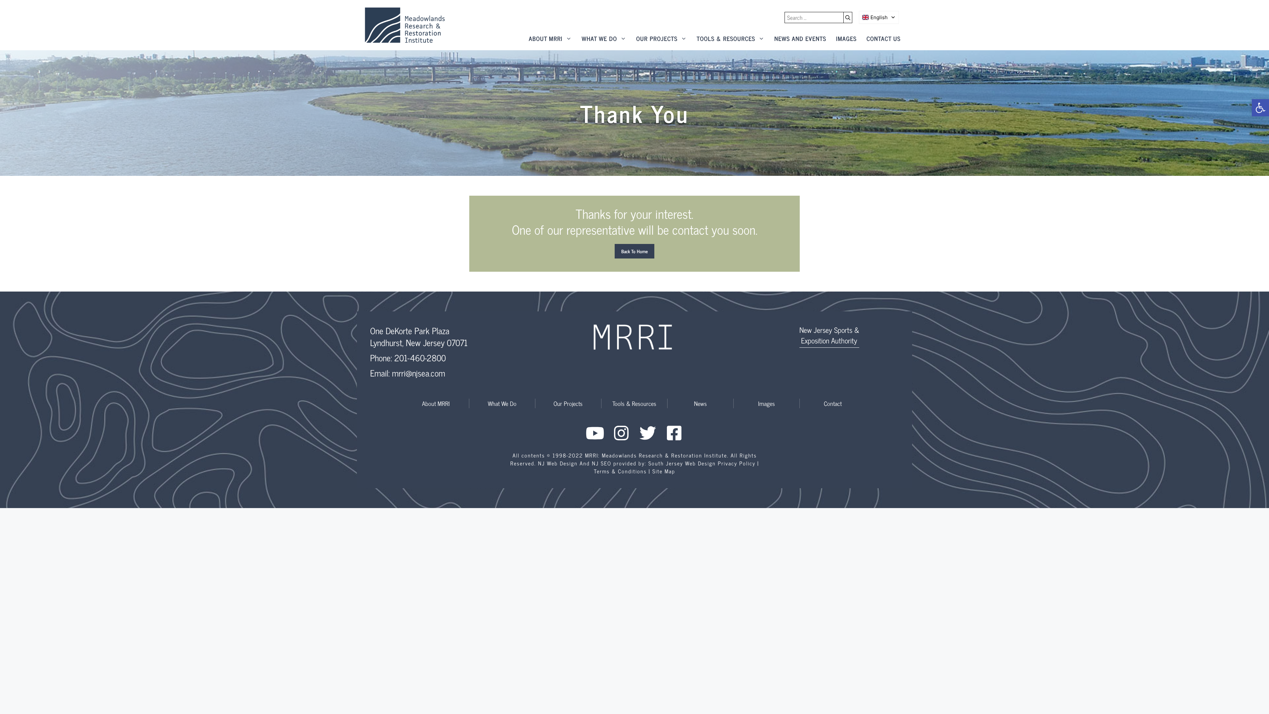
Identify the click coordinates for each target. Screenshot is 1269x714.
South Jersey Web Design (682, 463)
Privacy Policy (736, 463)
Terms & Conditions (620, 471)
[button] (1260, 107)
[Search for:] (814, 17)
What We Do (599, 38)
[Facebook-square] (674, 433)
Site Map (663, 471)
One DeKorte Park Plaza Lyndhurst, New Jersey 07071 (419, 336)
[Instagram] (621, 433)
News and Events (800, 38)
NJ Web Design (558, 463)
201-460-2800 (420, 357)
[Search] (848, 17)
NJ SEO (601, 463)
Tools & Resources (726, 38)
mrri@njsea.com (418, 373)
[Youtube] (595, 433)
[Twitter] (647, 433)
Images (846, 38)
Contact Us (883, 38)
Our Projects (656, 38)
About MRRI (545, 38)
